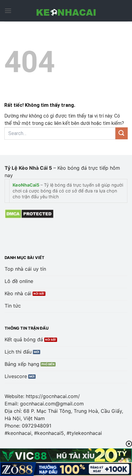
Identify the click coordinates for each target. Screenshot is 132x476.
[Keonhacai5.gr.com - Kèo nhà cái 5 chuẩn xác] (66, 11)
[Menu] (8, 10)
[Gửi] (121, 133)
